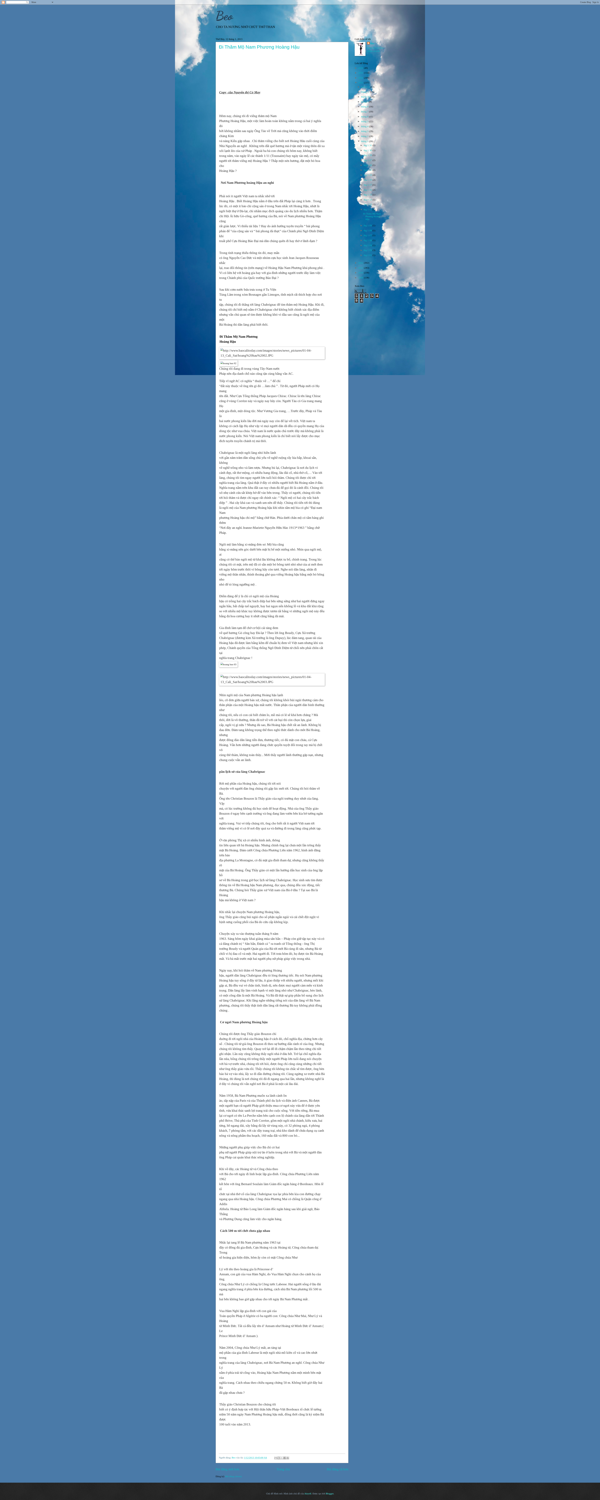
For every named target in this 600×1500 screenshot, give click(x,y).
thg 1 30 (368, 150)
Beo (224, 15)
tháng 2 (365, 136)
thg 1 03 (368, 250)
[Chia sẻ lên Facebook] (284, 1458)
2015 (361, 73)
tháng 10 (365, 96)
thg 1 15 (368, 194)
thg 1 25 (368, 170)
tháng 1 (365, 141)
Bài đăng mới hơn (227, 1469)
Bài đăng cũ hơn (337, 1469)
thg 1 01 (368, 255)
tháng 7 (365, 111)
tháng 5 (365, 121)
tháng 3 (365, 131)
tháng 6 (365, 116)
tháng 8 (365, 106)
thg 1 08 (368, 230)
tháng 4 (365, 126)
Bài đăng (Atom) (233, 1476)
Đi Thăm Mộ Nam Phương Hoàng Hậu (259, 47)
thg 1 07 (368, 235)
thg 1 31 (368, 145)
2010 (361, 272)
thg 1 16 (368, 190)
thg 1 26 (368, 165)
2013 (361, 82)
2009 (361, 277)
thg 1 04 (368, 245)
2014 (361, 78)
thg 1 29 (368, 155)
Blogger (329, 1493)
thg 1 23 (368, 175)
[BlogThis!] (278, 1458)
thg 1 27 (368, 160)
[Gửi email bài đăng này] (275, 1458)
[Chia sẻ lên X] (281, 1458)
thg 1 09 (368, 225)
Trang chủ (283, 1469)
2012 (361, 263)
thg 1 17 (368, 185)
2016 (361, 68)
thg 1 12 (368, 209)
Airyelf (307, 1493)
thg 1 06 (368, 240)
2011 (361, 268)
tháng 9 (365, 101)
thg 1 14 (368, 199)
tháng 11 (365, 92)
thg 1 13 (368, 204)
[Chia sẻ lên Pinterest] (287, 1458)
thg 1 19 (368, 180)
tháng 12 (365, 87)
